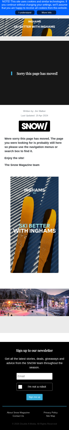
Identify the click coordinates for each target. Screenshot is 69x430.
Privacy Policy (51, 412)
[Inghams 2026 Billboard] (34, 27)
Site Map (50, 416)
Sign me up (34, 397)
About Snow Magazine (18, 412)
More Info (47, 12)
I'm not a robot (37, 386)
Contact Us (18, 416)
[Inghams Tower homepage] (34, 224)
